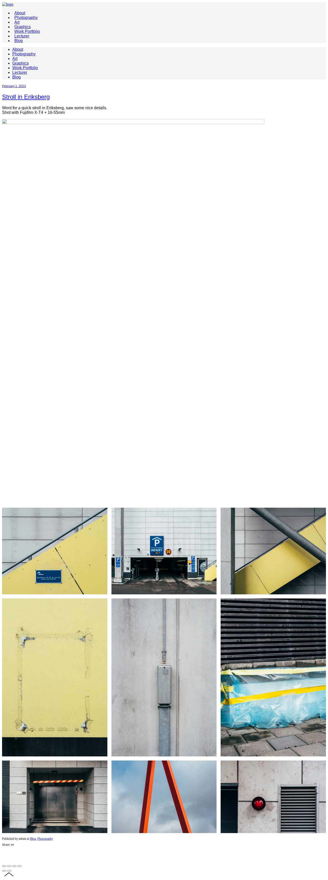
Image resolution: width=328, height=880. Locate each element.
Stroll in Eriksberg (26, 96)
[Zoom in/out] (19, 866)
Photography (45, 838)
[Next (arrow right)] (9, 871)
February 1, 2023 (14, 86)
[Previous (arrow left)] (4, 871)
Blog (33, 838)
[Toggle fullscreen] (14, 866)
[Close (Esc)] (4, 866)
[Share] (9, 866)
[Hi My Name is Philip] (7, 4)
